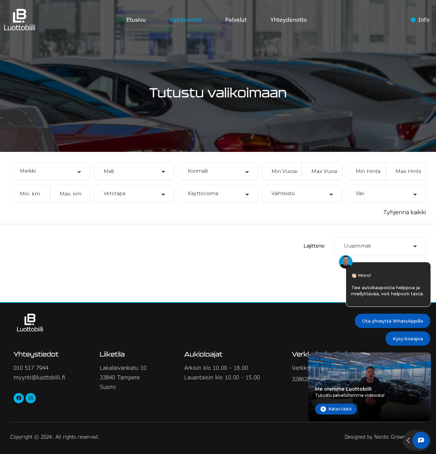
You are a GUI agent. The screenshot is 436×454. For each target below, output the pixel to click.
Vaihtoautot (185, 20)
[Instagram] (31, 398)
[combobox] (50, 171)
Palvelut (236, 20)
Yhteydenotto (288, 20)
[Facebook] (19, 398)
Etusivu (136, 20)
